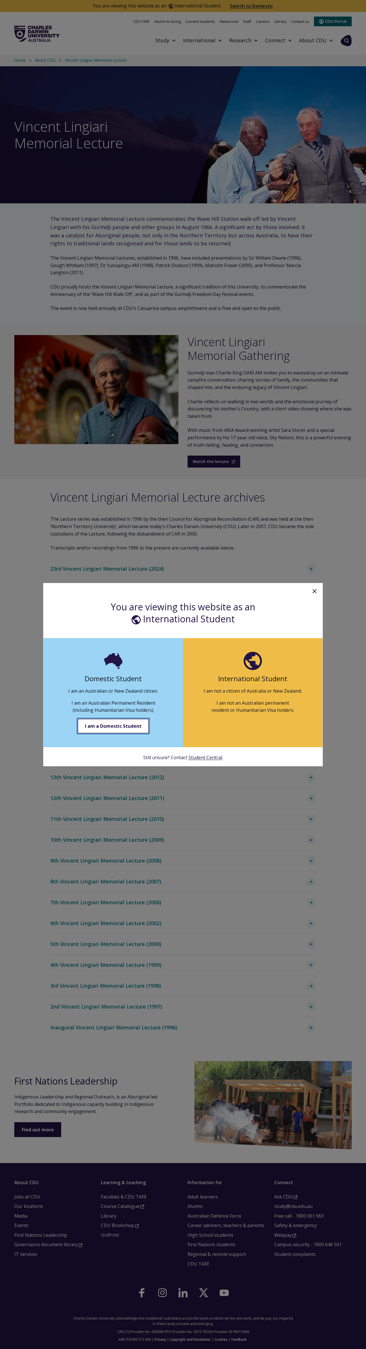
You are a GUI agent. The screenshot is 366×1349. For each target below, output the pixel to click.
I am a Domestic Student (113, 726)
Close (314, 591)
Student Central (205, 757)
